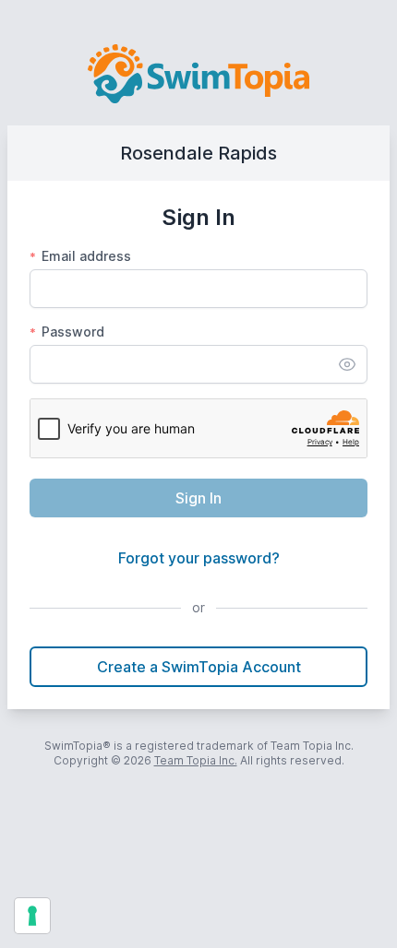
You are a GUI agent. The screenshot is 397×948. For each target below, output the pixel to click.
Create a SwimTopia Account (199, 667)
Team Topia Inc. (195, 760)
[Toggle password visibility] (347, 364)
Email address (80, 256)
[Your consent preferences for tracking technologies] (32, 915)
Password (67, 331)
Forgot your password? (199, 558)
